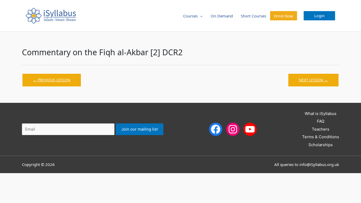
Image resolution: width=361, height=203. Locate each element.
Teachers (320, 129)
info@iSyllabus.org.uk (319, 164)
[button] (319, 15)
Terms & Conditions (320, 136)
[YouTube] (250, 128)
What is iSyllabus (320, 113)
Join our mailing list (139, 129)
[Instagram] (232, 128)
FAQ (320, 121)
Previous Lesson (51, 79)
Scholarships (320, 144)
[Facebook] (215, 128)
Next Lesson (313, 79)
